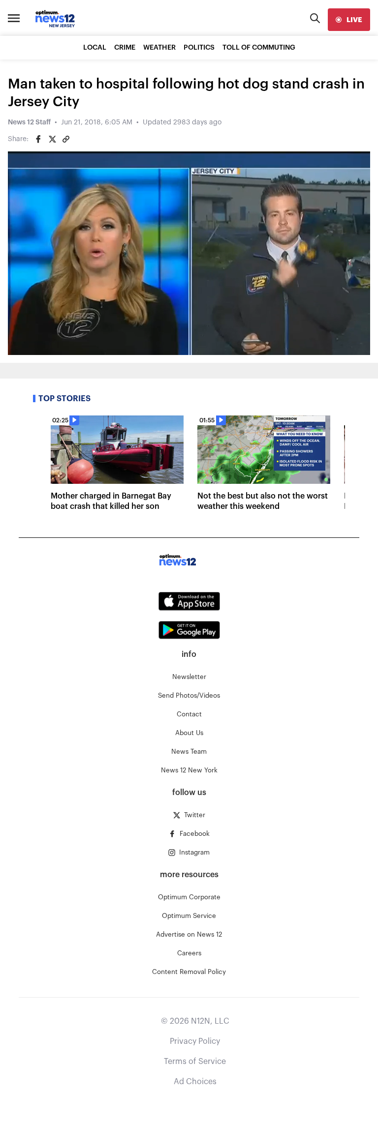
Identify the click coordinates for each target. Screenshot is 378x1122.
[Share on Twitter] (52, 139)
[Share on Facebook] (38, 139)
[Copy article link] (66, 139)
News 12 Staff (29, 122)
